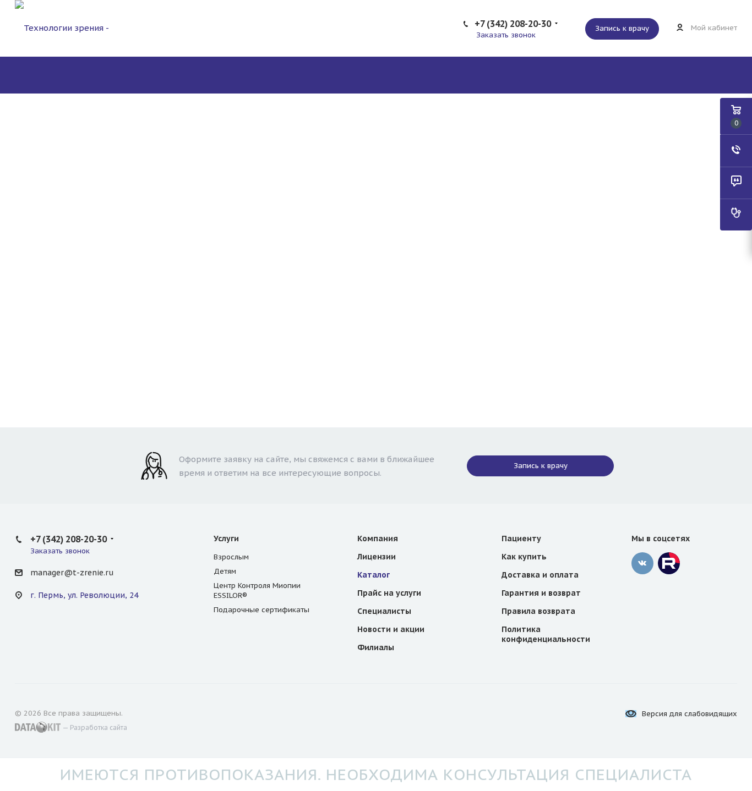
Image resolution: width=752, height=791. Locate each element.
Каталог (373, 575)
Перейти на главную (376, 359)
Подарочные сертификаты (261, 609)
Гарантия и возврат (541, 593)
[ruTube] (669, 563)
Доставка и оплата (540, 575)
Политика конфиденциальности (546, 634)
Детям (225, 571)
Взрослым (231, 557)
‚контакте (642, 563)
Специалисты (384, 611)
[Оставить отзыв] (736, 183)
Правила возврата (538, 611)
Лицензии (376, 557)
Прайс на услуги (389, 593)
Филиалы (375, 647)
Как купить (524, 557)
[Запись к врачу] (736, 214)
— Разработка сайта (94, 727)
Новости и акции (390, 629)
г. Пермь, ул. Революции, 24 (84, 595)
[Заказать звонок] (736, 151)
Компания (377, 538)
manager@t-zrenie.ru (71, 573)
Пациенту (521, 538)
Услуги (226, 538)
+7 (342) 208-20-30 (513, 23)
